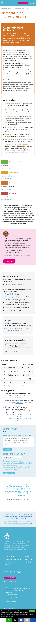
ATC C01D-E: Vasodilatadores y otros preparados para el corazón (18, 329)
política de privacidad (7, 616)
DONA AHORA (23, 3)
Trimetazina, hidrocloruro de (14, 284)
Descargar (9, 473)
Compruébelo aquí (12, 594)
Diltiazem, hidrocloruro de (13, 110)
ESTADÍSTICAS (28, 562)
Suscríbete (11, 581)
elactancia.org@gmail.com (22, 499)
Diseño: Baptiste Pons (10, 609)
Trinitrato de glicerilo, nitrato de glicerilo (18, 144)
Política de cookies (11, 601)
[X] (15, 620)
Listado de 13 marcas (11, 352)
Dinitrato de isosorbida (12, 117)
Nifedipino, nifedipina (12, 139)
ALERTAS (27, 556)
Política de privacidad (20, 598)
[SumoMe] (33, 620)
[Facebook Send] (21, 620)
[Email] (27, 620)
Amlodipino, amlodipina (12, 103)
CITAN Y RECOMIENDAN (13, 559)
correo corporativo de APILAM (22, 524)
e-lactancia (7, 542)
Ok (32, 611)
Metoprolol (8, 134)
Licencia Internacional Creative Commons (15, 549)
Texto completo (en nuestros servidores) (19, 396)
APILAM (14, 210)
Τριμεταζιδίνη (9, 294)
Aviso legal (9, 598)
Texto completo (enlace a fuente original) (19, 415)
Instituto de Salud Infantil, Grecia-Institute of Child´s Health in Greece (18, 517)
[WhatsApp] (9, 620)
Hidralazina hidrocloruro (13, 127)
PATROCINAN (9, 556)
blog (5, 572)
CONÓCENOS (28, 559)
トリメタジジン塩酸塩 (12, 300)
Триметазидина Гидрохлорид (15, 297)
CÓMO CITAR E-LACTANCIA (10, 563)
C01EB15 (7, 310)
